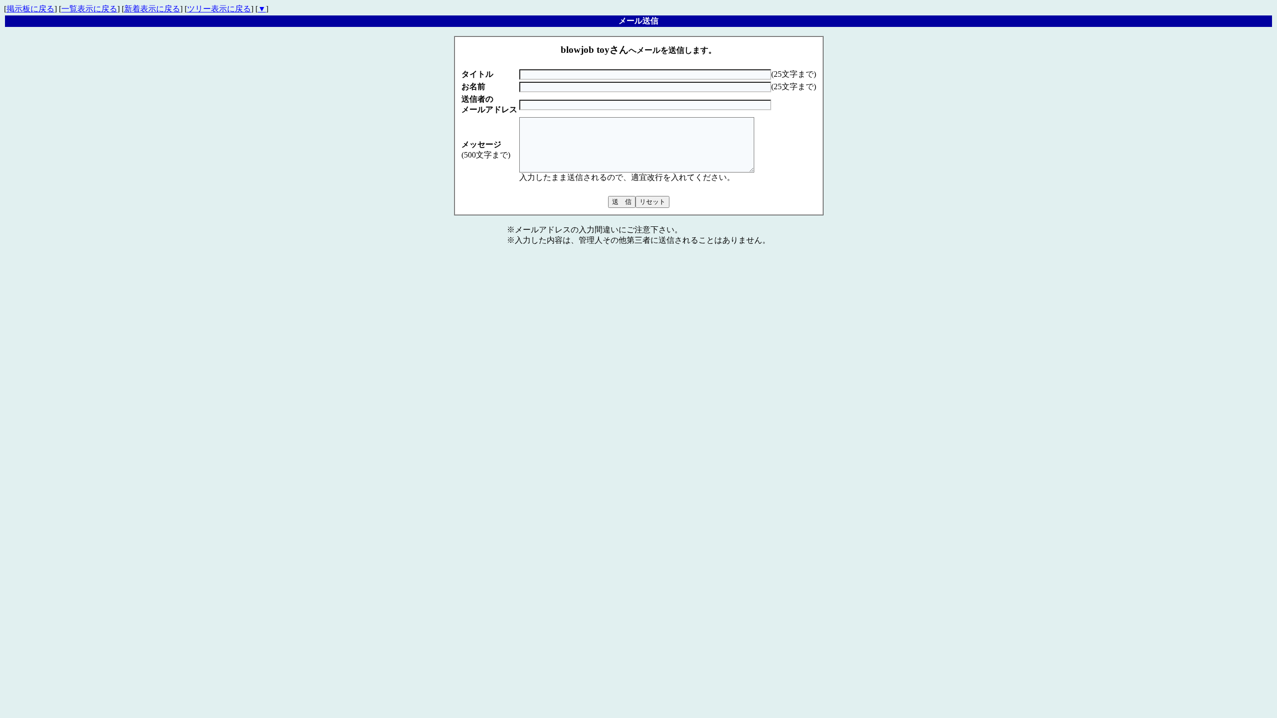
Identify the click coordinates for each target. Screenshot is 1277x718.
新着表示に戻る (152, 8)
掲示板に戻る (30, 8)
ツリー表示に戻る (219, 8)
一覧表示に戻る (89, 8)
